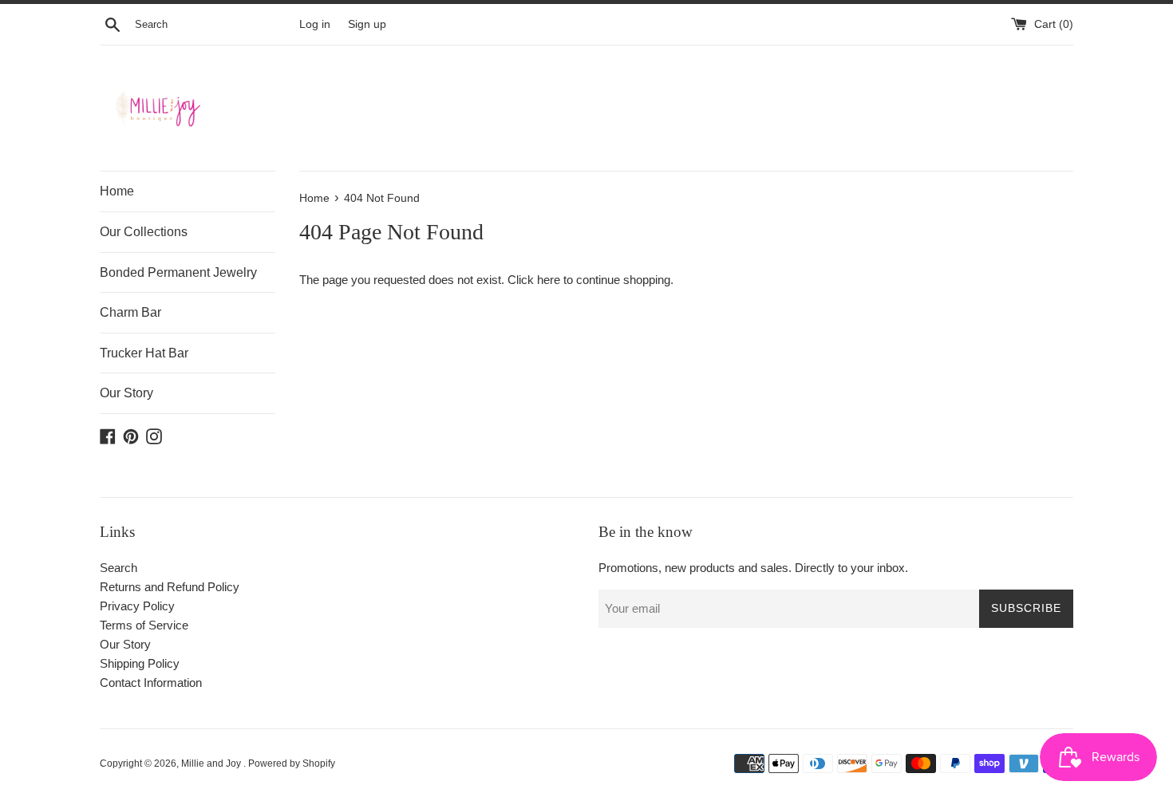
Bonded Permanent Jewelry (178, 272)
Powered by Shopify (291, 763)
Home (117, 191)
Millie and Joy (212, 763)
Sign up (367, 24)
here (548, 279)
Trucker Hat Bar (144, 353)
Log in (314, 24)
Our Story (126, 393)
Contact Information (151, 682)
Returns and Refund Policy (169, 587)
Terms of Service (144, 625)
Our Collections (144, 232)
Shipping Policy (140, 663)
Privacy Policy (137, 606)
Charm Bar (130, 312)
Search (118, 567)
